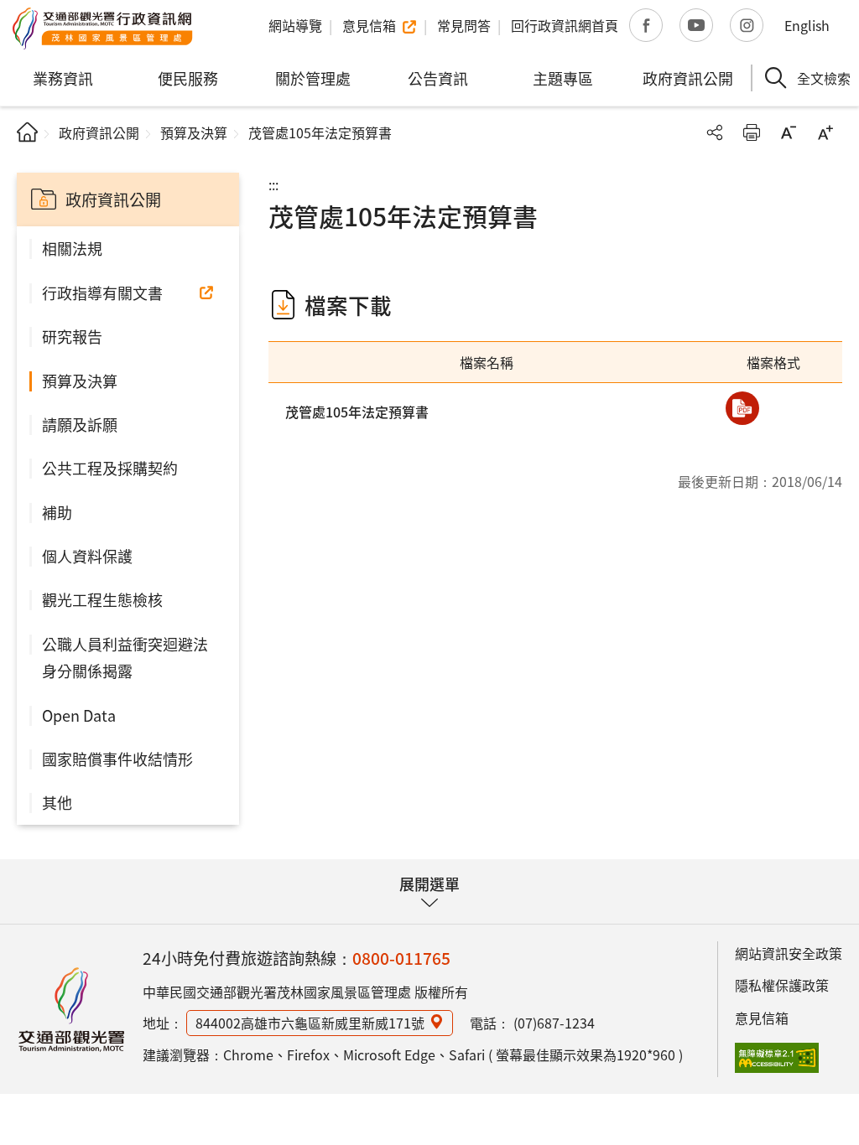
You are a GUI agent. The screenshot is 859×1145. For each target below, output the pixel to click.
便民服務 (188, 78)
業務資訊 (63, 78)
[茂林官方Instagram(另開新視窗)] (746, 25)
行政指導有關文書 (102, 292)
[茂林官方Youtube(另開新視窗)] (696, 25)
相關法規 (72, 248)
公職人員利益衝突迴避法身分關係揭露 (125, 657)
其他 (57, 802)
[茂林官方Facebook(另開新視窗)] (646, 25)
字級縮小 (788, 132)
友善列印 (751, 132)
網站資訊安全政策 (788, 953)
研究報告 (72, 336)
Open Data (79, 715)
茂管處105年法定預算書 (357, 412)
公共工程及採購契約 (110, 468)
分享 (714, 132)
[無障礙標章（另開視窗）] (777, 1058)
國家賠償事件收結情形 (117, 758)
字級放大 (825, 132)
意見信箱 (762, 1018)
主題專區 (563, 78)
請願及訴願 (79, 424)
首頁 (27, 132)
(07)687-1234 (554, 1023)
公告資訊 (438, 78)
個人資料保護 (87, 556)
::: (273, 184)
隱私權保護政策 (782, 985)
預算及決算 (193, 132)
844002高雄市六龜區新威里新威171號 (309, 1023)
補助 (57, 512)
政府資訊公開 (688, 78)
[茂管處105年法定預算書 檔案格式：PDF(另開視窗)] (742, 408)
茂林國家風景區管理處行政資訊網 (103, 28)
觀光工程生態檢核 (102, 599)
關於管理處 (313, 78)
